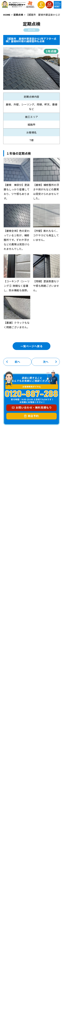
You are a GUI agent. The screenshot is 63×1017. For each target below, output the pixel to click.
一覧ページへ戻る (31, 346)
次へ (45, 362)
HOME (6, 14)
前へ (17, 362)
